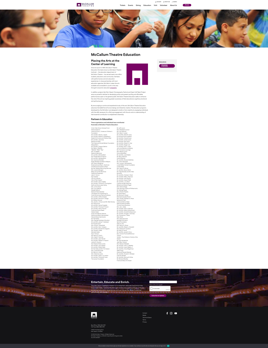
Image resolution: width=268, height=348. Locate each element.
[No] (266, 346)
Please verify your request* (156, 284)
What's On (167, 1)
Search (175, 1)
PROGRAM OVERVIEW (164, 66)
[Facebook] (167, 313)
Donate (187, 5)
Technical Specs (147, 317)
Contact (145, 313)
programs (113, 88)
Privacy (145, 322)
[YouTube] (175, 313)
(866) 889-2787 (100, 327)
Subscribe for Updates (158, 295)
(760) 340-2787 (101, 325)
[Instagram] (171, 313)
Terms (144, 319)
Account (159, 1)
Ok (168, 345)
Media (144, 315)
